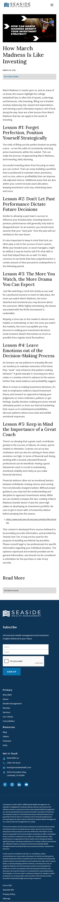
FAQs (5, 745)
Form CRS (7, 885)
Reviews (6, 707)
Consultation (9, 721)
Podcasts (7, 740)
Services (6, 712)
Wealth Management (12, 703)
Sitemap (6, 898)
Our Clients (8, 716)
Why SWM (7, 694)
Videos (6, 736)
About (5, 699)
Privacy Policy (9, 894)
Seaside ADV (8, 889)
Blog (5, 732)
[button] (51, 5)
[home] (16, 5)
